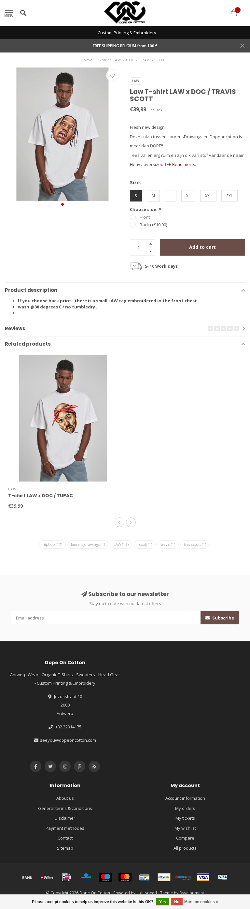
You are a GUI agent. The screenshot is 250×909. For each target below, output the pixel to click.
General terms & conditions (65, 808)
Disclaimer (65, 818)
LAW (121, 544)
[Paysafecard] (183, 877)
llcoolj (144, 544)
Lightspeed (146, 892)
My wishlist (185, 828)
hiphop (52, 544)
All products (185, 848)
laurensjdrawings (88, 544)
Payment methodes (65, 828)
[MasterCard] (125, 877)
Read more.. (184, 164)
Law (135, 81)
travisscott (195, 544)
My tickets (185, 818)
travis (168, 544)
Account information (185, 798)
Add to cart (202, 247)
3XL (229, 195)
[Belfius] (47, 877)
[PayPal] (164, 877)
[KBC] (86, 877)
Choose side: (145, 209)
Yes (162, 902)
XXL (208, 195)
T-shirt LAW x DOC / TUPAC (40, 495)
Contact (65, 838)
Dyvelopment (191, 892)
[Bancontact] (144, 877)
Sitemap (65, 848)
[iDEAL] (66, 877)
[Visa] (203, 877)
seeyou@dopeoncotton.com (68, 740)
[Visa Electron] (223, 877)
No (176, 902)
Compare (185, 838)
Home (87, 59)
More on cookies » (201, 902)
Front (145, 217)
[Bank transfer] (27, 877)
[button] (62, 204)
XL (188, 195)
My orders (185, 808)
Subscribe (222, 618)
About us (65, 798)
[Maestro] (105, 877)
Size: (135, 182)
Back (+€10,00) (153, 225)
